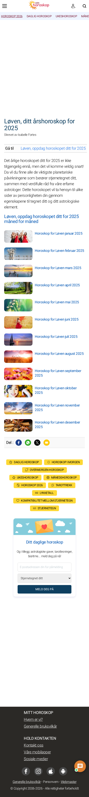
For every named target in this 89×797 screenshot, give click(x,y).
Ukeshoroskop (66, 16)
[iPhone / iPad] (50, 771)
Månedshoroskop (64, 477)
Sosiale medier (36, 759)
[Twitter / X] (37, 442)
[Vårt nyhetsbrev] (73, 6)
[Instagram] (38, 771)
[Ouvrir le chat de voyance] (80, 766)
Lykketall (47, 493)
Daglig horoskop (39, 16)
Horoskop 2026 (12, 16)
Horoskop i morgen (66, 462)
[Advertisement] (44, 66)
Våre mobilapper (37, 752)
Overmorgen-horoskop (47, 470)
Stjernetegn (47, 508)
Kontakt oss (33, 745)
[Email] (46, 442)
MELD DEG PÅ (44, 589)
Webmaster (69, 781)
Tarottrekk (64, 485)
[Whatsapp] (28, 442)
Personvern (50, 781)
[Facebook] (18, 442)
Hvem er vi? (33, 719)
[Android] (63, 771)
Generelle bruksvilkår (40, 726)
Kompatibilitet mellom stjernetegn (47, 500)
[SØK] (84, 6)
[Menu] (4, 6)
